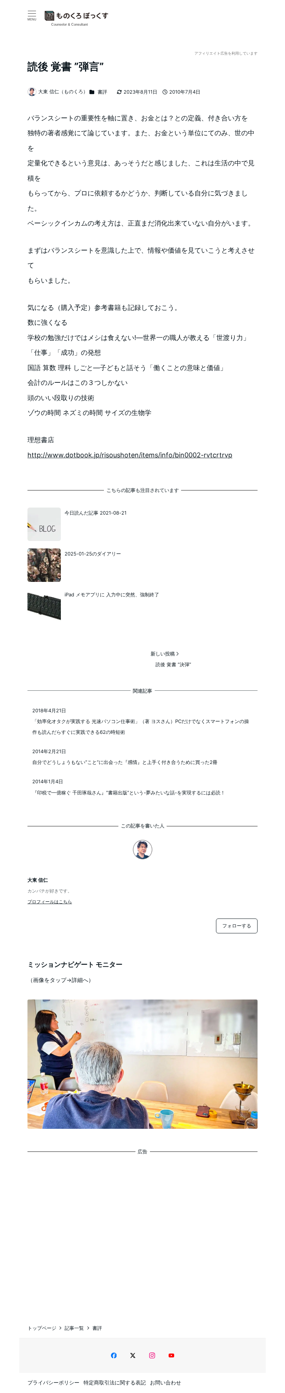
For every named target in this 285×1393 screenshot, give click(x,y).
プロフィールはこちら (49, 901)
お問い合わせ (165, 1382)
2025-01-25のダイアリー (93, 554)
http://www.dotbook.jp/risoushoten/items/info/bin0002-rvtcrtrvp (129, 455)
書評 (102, 92)
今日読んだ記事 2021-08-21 (96, 513)
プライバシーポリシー (53, 1382)
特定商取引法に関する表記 (114, 1382)
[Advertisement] (142, 1232)
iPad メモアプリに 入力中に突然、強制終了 (112, 594)
